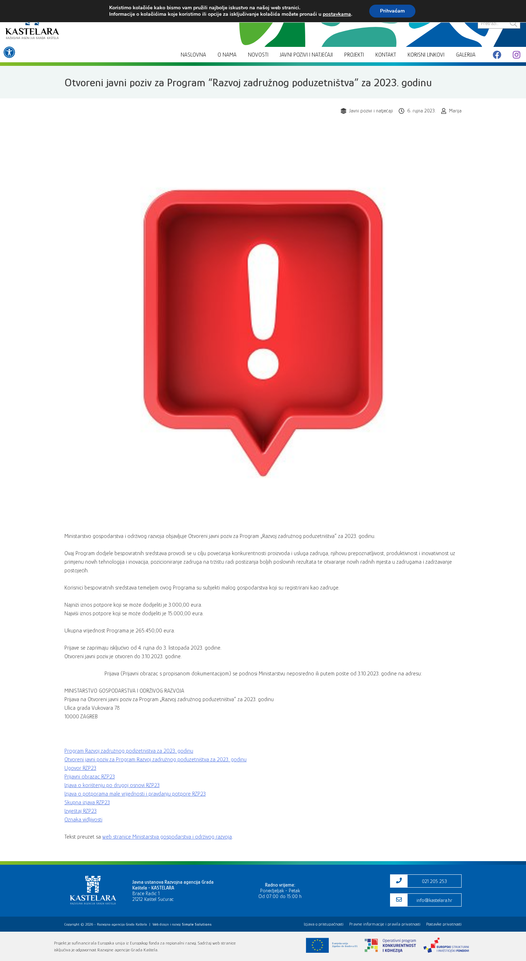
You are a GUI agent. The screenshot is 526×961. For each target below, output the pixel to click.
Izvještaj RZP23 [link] (80, 811)
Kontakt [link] (385, 55)
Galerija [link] (466, 55)
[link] (9, 52)
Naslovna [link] (193, 55)
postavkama (337, 14)
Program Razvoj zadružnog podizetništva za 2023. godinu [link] (128, 751)
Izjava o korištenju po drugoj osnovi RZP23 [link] (112, 785)
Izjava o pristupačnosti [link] (324, 924)
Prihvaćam (392, 11)
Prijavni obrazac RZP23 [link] (89, 776)
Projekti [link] (354, 55)
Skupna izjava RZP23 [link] (87, 802)
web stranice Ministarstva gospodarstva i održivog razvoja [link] (167, 837)
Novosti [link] (258, 55)
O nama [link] (227, 55)
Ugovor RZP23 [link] (80, 768)
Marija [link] (455, 110)
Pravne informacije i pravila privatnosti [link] (384, 924)
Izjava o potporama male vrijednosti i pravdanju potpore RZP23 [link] (135, 794)
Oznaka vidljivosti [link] (83, 819)
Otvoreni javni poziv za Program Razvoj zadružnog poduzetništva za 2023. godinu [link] (155, 759)
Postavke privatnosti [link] (444, 924)
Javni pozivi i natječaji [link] (306, 55)
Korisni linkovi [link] (426, 55)
